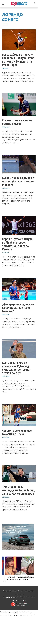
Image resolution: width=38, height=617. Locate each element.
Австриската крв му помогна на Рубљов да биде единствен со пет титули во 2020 (16, 368)
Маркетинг (22, 591)
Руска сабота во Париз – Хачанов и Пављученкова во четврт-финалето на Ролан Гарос (18, 60)
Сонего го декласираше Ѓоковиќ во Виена (17, 432)
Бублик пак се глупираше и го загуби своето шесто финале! (18, 181)
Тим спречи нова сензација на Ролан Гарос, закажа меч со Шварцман (18, 490)
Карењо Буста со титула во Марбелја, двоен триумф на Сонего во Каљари (17, 244)
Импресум (7, 591)
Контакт (14, 591)
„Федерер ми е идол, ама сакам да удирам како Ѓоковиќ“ (18, 307)
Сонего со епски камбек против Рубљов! (17, 122)
